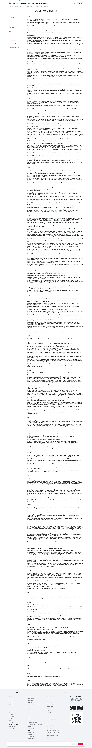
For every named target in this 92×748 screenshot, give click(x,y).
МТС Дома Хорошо (12, 702)
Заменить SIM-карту (31, 726)
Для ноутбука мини (31, 698)
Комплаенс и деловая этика (52, 725)
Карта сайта (49, 737)
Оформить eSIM (31, 717)
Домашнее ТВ (30, 734)
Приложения (49, 710)
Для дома (29, 730)
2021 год (10, 30)
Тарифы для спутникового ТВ (14, 724)
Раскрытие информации (51, 726)
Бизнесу (17, 0)
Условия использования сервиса (52, 735)
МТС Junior (11, 714)
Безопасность (49, 701)
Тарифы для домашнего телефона (34, 704)
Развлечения (49, 699)
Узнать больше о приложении (75, 704)
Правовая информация (14, 47)
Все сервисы (49, 712)
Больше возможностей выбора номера (35, 724)
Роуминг (29, 713)
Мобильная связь (31, 711)
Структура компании (13, 20)
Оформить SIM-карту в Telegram (34, 718)
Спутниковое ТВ (31, 736)
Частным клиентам (12, 0)
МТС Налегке (11, 722)
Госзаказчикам (21, 0)
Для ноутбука (30, 700)
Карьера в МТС (52, 692)
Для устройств (30, 696)
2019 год (10, 33)
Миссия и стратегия (13, 24)
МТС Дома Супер (12, 704)
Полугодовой (11, 728)
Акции (32, 692)
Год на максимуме (12, 726)
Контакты (23, 692)
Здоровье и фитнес (50, 704)
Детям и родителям (50, 702)
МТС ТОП (10, 712)
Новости (28, 692)
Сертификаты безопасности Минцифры (54, 721)
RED (9, 709)
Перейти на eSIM (31, 728)
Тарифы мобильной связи (13, 707)
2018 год (10, 35)
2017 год (10, 36)
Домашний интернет (31, 732)
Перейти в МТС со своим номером (34, 715)
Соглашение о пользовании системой (53, 730)
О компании (27, 0)
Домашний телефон (31, 738)
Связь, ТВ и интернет (12, 699)
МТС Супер (11, 710)
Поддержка (17, 692)
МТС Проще (11, 718)
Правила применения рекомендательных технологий (54, 733)
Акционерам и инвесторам (61, 692)
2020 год (10, 31)
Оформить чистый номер (32, 720)
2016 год (10, 38)
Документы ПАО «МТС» (51, 719)
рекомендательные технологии (31, 744)
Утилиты (48, 708)
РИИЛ (10, 720)
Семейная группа (50, 706)
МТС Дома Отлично (12, 701)
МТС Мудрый (11, 716)
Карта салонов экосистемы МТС (41, 692)
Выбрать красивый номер (32, 722)
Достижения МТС (13, 43)
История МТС (12, 27)
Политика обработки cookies (52, 728)
